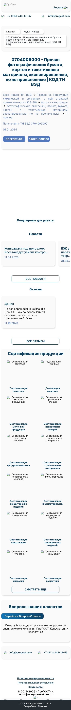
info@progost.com (59, 16)
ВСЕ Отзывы (35, 341)
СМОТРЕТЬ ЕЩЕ (36, 589)
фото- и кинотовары (54, 102)
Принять (42, 706)
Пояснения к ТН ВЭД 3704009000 (25, 123)
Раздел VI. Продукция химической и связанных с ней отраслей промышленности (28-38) (35, 98)
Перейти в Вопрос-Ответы (22, 616)
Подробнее (30, 706)
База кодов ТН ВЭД (17, 94)
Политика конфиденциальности (35, 678)
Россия (58, 7)
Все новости (36, 278)
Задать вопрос (39, 139)
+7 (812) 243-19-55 (19, 16)
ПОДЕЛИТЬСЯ (14, 139)
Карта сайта (35, 686)
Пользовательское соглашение (35, 682)
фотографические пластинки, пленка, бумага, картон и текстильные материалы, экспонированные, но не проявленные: (35, 109)
